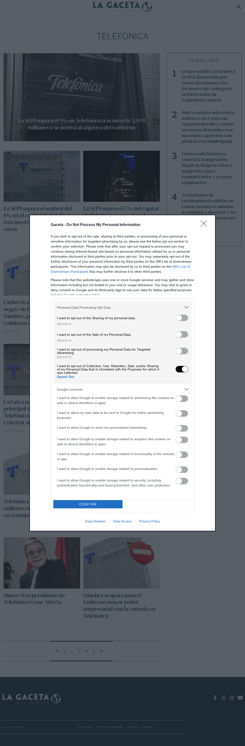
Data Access (122, 521)
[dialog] (122, 373)
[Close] (205, 225)
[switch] (182, 318)
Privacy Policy (149, 521)
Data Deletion (95, 521)
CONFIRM (88, 504)
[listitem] (122, 307)
